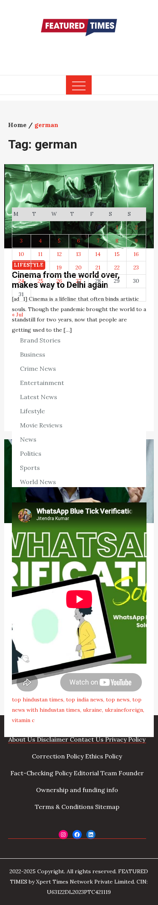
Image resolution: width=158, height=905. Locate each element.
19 (59, 267)
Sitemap (107, 806)
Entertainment (42, 382)
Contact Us (87, 739)
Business (32, 354)
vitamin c (23, 720)
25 (40, 280)
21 (97, 267)
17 (21, 267)
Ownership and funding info (77, 790)
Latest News (38, 397)
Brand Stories (40, 340)
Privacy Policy (125, 739)
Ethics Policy (103, 756)
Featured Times (79, 51)
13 (78, 254)
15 (117, 254)
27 (78, 280)
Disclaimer (52, 739)
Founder (131, 773)
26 (59, 280)
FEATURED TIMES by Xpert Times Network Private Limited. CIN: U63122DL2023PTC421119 (79, 881)
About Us (21, 739)
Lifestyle (32, 411)
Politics (30, 453)
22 (117, 267)
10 (21, 254)
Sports (30, 467)
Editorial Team (95, 773)
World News (38, 482)
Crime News (38, 368)
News (28, 439)
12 (59, 254)
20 (79, 267)
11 (40, 254)
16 (136, 254)
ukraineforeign (124, 709)
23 (136, 267)
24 (21, 280)
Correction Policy (58, 756)
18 (40, 267)
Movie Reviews (41, 425)
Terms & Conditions (64, 806)
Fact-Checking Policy (41, 773)
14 (97, 254)
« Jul (17, 314)
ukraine (92, 709)
